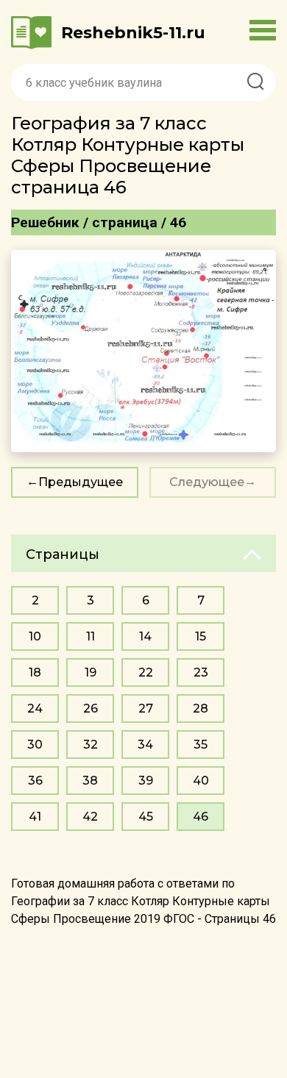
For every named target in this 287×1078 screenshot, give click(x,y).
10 (35, 636)
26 (90, 708)
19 (90, 672)
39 (145, 781)
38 (90, 781)
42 (90, 817)
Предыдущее (80, 482)
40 (201, 781)
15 (200, 636)
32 (90, 745)
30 (35, 745)
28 (200, 708)
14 (145, 636)
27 (145, 708)
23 (201, 672)
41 (35, 817)
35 (201, 745)
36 (35, 781)
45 (145, 817)
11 (90, 636)
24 (35, 708)
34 (145, 745)
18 (35, 672)
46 (200, 817)
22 (145, 672)
